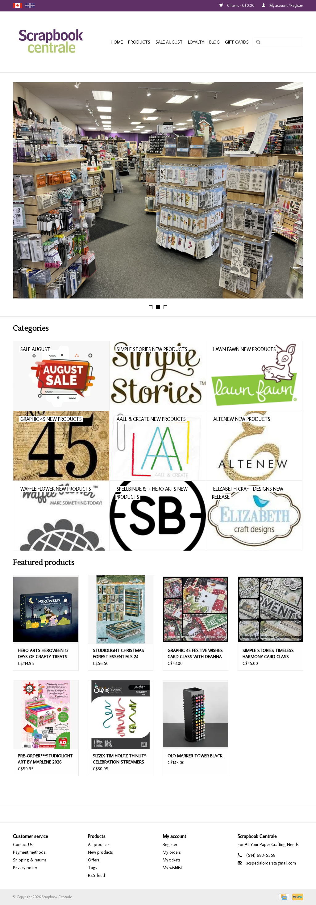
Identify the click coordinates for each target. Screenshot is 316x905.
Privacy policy (25, 867)
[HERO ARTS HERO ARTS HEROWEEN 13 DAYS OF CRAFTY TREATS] (46, 609)
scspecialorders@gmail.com (271, 863)
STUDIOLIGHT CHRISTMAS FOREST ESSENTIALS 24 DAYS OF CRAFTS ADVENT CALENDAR (118, 654)
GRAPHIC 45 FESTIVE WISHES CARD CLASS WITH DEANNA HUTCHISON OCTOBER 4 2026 (195, 654)
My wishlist (172, 867)
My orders (172, 852)
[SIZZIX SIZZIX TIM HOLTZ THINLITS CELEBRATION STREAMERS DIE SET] (121, 714)
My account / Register (285, 5)
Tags (92, 867)
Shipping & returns (30, 860)
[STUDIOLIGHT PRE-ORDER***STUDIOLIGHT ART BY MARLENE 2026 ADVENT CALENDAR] (46, 714)
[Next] (291, 192)
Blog (214, 42)
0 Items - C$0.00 (241, 5)
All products (99, 844)
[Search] (258, 42)
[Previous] (25, 192)
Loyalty (196, 42)
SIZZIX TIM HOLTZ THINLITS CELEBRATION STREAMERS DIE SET (120, 759)
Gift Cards (237, 42)
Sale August (169, 42)
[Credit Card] (283, 896)
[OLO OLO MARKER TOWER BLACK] (195, 714)
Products (139, 42)
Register (170, 844)
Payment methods (29, 852)
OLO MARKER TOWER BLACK (195, 756)
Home (117, 42)
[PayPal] (296, 896)
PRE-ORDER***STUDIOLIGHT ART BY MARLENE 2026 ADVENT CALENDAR (45, 759)
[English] (17, 5)
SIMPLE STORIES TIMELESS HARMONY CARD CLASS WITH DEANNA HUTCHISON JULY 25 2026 (269, 654)
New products (100, 852)
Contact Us (23, 844)
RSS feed (96, 875)
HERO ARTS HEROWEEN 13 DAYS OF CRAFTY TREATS (43, 653)
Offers (93, 860)
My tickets (172, 860)
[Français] (30, 5)
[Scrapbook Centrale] (53, 42)
